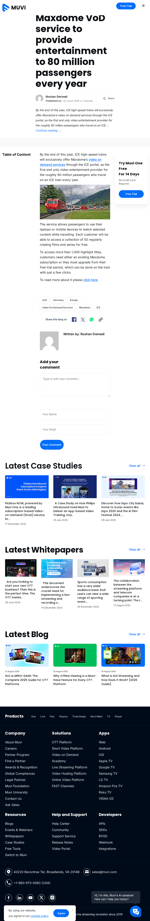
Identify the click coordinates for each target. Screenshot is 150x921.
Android (105, 748)
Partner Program (17, 755)
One (33, 716)
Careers (11, 748)
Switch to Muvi (16, 855)
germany (58, 300)
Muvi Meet (96, 716)
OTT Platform (62, 742)
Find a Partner (15, 761)
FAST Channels (63, 786)
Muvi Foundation (17, 786)
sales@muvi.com (104, 872)
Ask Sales (12, 805)
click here (90, 280)
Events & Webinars (18, 830)
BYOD (103, 836)
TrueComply (79, 716)
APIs (102, 824)
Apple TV (105, 761)
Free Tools (13, 849)
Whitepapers (14, 836)
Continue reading (48, 130)
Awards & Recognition (21, 767)
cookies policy (39, 915)
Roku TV (105, 792)
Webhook (106, 842)
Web (102, 742)
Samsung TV (108, 773)
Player (118, 716)
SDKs (103, 830)
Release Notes (62, 842)
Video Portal (61, 849)
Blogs (9, 824)
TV (108, 716)
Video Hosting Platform (69, 773)
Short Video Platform (67, 748)
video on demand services (57, 307)
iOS (101, 755)
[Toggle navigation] (143, 5)
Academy (59, 761)
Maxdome (84, 307)
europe (74, 300)
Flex (52, 716)
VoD (44, 300)
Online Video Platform (68, 780)
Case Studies (14, 842)
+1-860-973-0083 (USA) (32, 883)
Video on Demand (65, 755)
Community (60, 830)
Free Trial (126, 5)
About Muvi (13, 742)
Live (42, 716)
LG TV (103, 780)
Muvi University (16, 792)
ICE (98, 307)
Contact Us (13, 798)
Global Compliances (20, 773)
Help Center (61, 824)
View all (134, 466)
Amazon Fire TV (110, 786)
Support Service (64, 836)
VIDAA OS (106, 798)
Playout (63, 716)
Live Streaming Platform (69, 767)
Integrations (107, 849)
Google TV (107, 767)
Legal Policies (15, 780)
